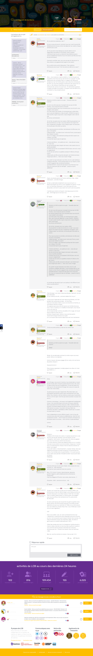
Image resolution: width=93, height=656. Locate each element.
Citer (70, 71)
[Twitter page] (45, 634)
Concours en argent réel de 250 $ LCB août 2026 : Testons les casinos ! (40, 620)
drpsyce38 (39, 75)
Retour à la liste (18, 29)
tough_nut (9, 602)
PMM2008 (39, 431)
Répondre (77, 70)
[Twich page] (37, 638)
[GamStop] (54, 644)
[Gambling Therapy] (46, 644)
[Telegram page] (37, 634)
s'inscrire (49, 34)
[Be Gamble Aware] (37, 644)
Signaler (50, 71)
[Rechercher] (80, 29)
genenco (63, 21)
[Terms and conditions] (26, 644)
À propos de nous (16, 640)
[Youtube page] (45, 638)
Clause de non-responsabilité (29, 652)
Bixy (8, 610)
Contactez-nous (27, 640)
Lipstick (38, 377)
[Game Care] (15, 644)
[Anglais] (61, 39)
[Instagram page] (41, 638)
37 (81, 611)
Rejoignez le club (45, 588)
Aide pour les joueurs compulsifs (55, 652)
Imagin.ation (40, 98)
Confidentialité (42, 652)
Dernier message (57, 20)
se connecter (41, 34)
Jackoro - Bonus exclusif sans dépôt (32, 605)
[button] (67, 605)
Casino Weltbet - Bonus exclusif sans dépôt (34, 613)
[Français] (71, 39)
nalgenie (39, 201)
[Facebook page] (41, 634)
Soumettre (75, 555)
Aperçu (86, 603)
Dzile (8, 618)
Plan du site (67, 652)
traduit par (75, 38)
